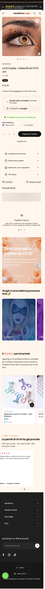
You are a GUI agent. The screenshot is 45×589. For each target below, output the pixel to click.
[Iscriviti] (37, 545)
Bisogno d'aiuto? (35, 182)
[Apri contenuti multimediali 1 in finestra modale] (37, 21)
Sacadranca (6, 64)
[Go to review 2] (20, 489)
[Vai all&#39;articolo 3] (23, 59)
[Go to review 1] (19, 489)
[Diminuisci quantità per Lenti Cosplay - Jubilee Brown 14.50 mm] (4, 134)
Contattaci (9, 182)
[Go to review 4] (24, 489)
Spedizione (18, 91)
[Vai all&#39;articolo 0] (17, 59)
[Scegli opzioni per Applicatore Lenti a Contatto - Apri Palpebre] (32, 405)
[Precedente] (3, 7)
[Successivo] (40, 7)
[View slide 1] (19, 230)
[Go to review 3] (22, 489)
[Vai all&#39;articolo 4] (25, 59)
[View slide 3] (24, 230)
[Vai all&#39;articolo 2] (20, 59)
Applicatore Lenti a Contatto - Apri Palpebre (18, 415)
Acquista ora (21, 141)
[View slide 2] (21, 230)
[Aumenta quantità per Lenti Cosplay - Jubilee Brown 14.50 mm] (14, 134)
